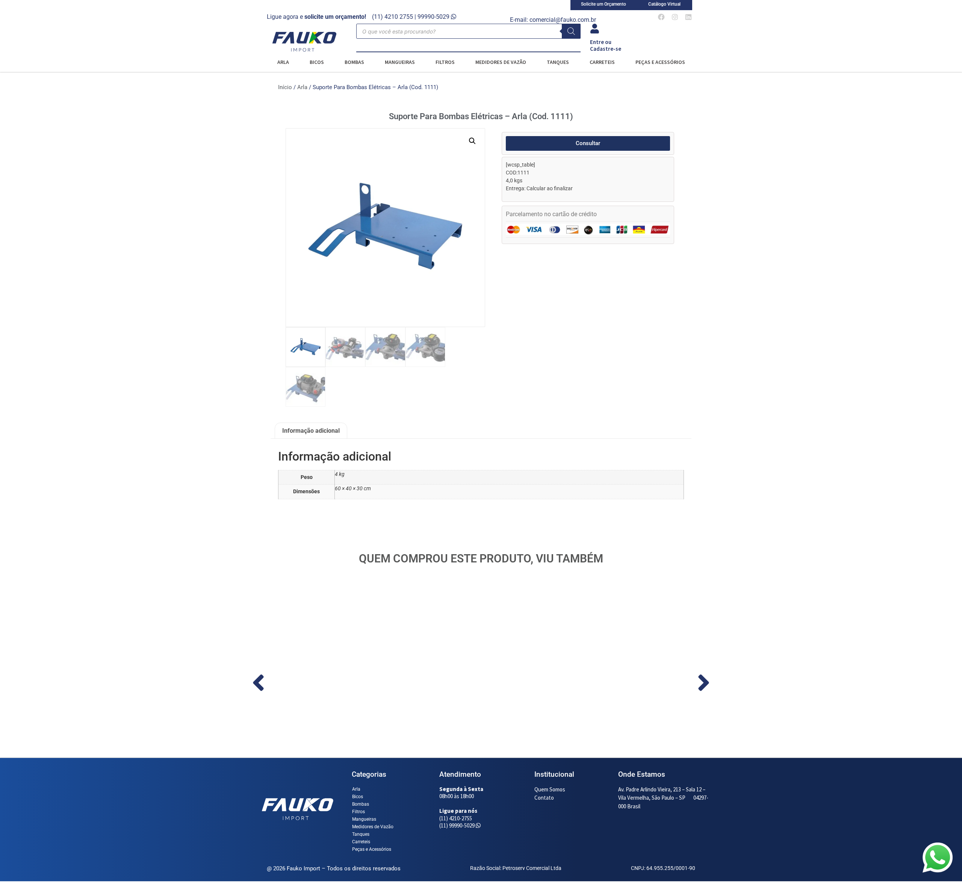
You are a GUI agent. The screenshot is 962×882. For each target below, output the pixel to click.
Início (285, 87)
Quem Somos (549, 789)
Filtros (445, 62)
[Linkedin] (688, 17)
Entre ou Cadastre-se (605, 45)
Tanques (558, 62)
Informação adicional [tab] (311, 430)
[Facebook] (661, 17)
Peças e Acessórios (660, 62)
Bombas (354, 62)
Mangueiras (400, 62)
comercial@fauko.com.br (562, 19)
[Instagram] (675, 17)
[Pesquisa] (571, 31)
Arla (283, 62)
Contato (544, 797)
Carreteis (602, 62)
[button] (472, 141)
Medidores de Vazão (500, 62)
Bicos (317, 62)
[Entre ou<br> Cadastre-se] (595, 28)
